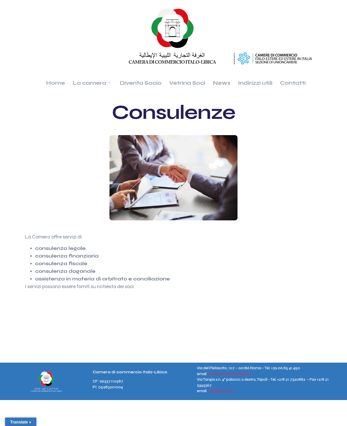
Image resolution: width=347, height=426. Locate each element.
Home (55, 83)
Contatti (293, 83)
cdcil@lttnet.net (221, 391)
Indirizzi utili (255, 83)
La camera (89, 83)
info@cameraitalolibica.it (229, 374)
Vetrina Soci (187, 83)
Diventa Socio (141, 83)
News (221, 83)
